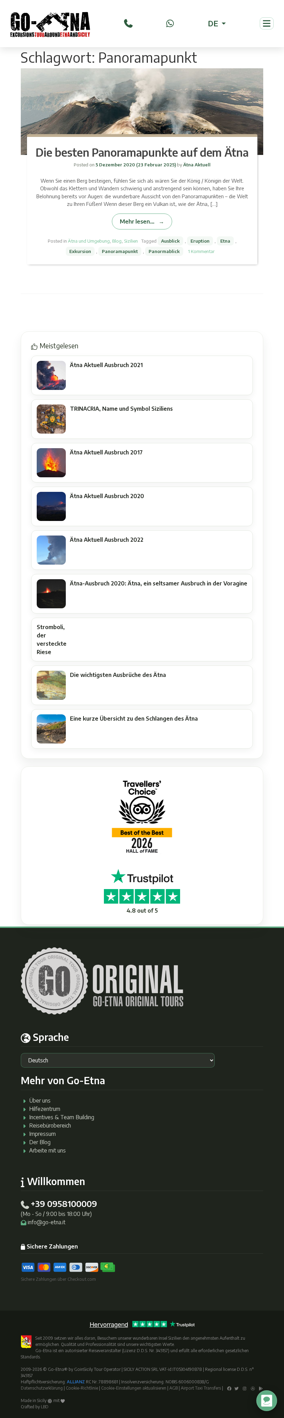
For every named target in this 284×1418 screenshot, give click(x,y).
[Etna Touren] (50, 23)
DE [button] (214, 23)
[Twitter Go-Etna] (236, 1388)
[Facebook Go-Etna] (229, 1388)
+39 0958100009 (63, 1203)
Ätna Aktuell (196, 164)
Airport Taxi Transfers (201, 1388)
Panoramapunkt (120, 251)
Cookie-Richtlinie (82, 1388)
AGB (173, 1388)
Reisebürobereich (50, 1125)
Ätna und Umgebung (89, 241)
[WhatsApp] (170, 22)
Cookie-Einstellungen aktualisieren (133, 1388)
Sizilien (131, 241)
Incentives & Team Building (61, 1117)
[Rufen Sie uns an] (128, 22)
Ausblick (170, 241)
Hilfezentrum (44, 1108)
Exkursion (80, 251)
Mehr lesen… (137, 221)
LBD (44, 1406)
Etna (225, 241)
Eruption (200, 241)
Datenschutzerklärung (42, 1388)
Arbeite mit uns (47, 1150)
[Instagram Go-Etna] (245, 1388)
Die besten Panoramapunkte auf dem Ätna (142, 152)
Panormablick (164, 251)
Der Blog (40, 1142)
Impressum (42, 1133)
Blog (117, 241)
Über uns (40, 1100)
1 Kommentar (201, 251)
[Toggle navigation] (267, 23)
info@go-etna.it (46, 1222)
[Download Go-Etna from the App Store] (253, 1388)
